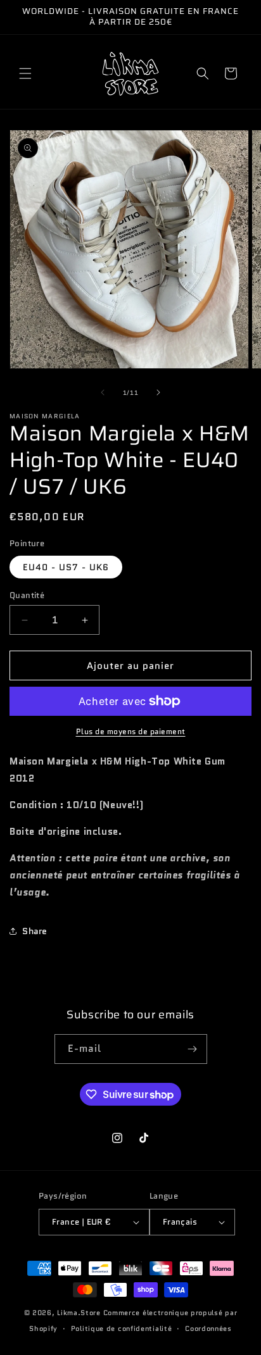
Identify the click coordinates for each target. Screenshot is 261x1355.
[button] (25, 73)
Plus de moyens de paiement (131, 731)
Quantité (27, 595)
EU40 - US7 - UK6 (66, 567)
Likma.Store (79, 1313)
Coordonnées (208, 1328)
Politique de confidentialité (121, 1328)
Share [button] (35, 931)
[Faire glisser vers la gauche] (103, 392)
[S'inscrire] (193, 1049)
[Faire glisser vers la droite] (158, 392)
